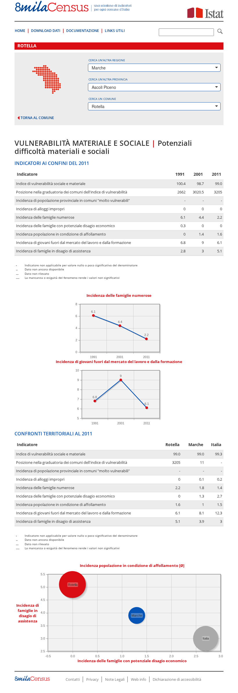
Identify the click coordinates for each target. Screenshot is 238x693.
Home (20, 30)
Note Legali (115, 679)
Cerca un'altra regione (107, 60)
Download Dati (45, 30)
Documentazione (82, 30)
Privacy (92, 679)
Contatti (73, 679)
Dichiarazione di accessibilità (177, 679)
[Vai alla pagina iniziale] (74, 8)
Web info (138, 679)
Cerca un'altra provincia (108, 79)
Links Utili (115, 30)
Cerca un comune (102, 99)
